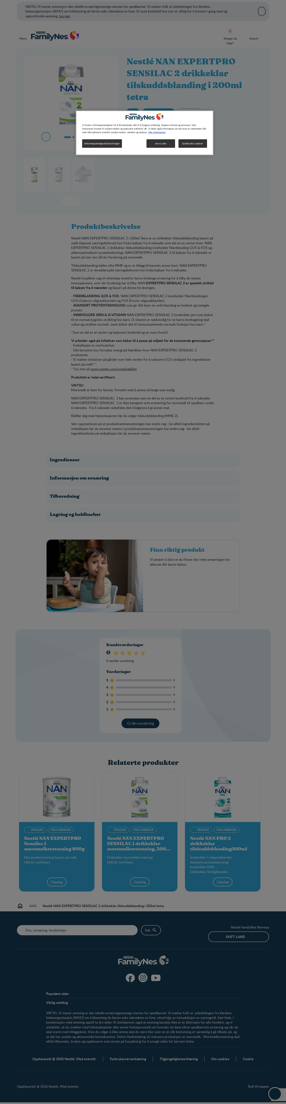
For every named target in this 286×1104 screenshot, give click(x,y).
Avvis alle (160, 143)
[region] (144, 133)
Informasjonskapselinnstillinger (102, 143)
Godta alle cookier (192, 143)
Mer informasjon (157, 132)
